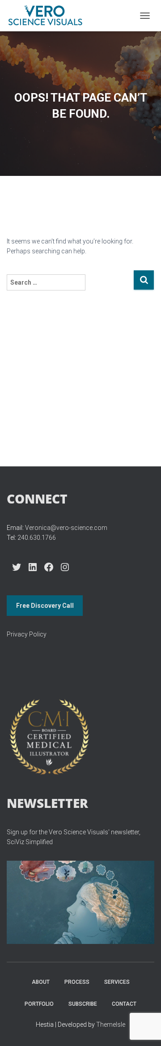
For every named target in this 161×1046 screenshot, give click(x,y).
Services (117, 982)
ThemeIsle (110, 1024)
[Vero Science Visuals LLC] (48, 15)
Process (76, 982)
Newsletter (47, 802)
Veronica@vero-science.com (66, 527)
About (41, 982)
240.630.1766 (36, 537)
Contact (124, 1004)
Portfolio (39, 1004)
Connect (37, 498)
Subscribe (82, 1004)
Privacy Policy (27, 634)
